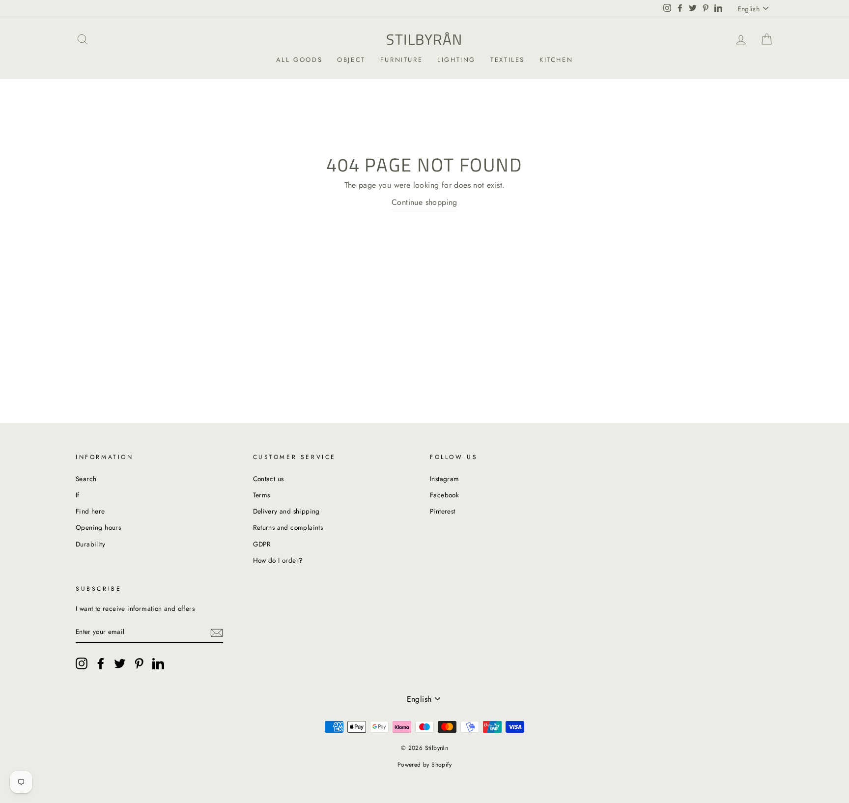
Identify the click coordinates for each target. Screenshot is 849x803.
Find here (90, 511)
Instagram (444, 479)
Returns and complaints (288, 527)
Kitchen (556, 59)
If (78, 495)
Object (351, 59)
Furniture (401, 59)
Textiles (507, 59)
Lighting (456, 59)
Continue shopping (424, 202)
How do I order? (278, 560)
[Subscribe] (216, 632)
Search (86, 479)
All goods (299, 59)
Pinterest (442, 511)
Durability (90, 544)
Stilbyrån (424, 39)
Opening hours (98, 527)
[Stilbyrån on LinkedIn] (158, 663)
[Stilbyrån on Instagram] (81, 663)
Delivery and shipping (286, 511)
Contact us (268, 479)
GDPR (262, 544)
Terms (261, 495)
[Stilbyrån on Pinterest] (139, 663)
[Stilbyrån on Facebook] (101, 663)
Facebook (444, 495)
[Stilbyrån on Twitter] (120, 663)
